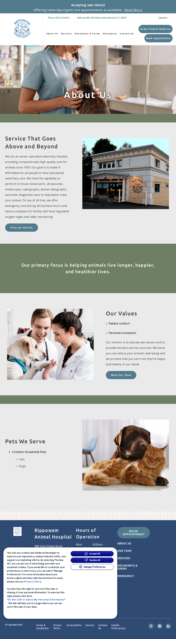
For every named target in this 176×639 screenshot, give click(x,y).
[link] (22, 29)
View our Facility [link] (21, 227)
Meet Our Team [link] (121, 375)
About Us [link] (124, 543)
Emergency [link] (110, 33)
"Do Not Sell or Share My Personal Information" (36, 599)
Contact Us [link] (127, 33)
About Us (52, 33)
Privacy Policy (33, 581)
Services (66, 33)
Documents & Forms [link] (87, 33)
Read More (133, 9)
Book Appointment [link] (158, 38)
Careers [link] (162, 17)
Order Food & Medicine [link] (155, 29)
